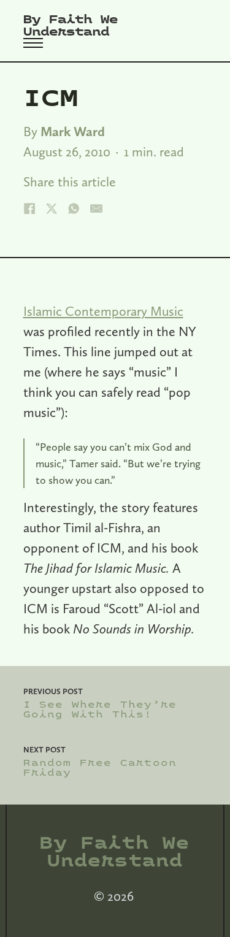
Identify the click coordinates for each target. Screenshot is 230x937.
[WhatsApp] (73, 208)
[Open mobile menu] (33, 43)
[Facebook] (29, 208)
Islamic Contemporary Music (103, 311)
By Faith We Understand (70, 25)
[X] (51, 208)
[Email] (96, 208)
